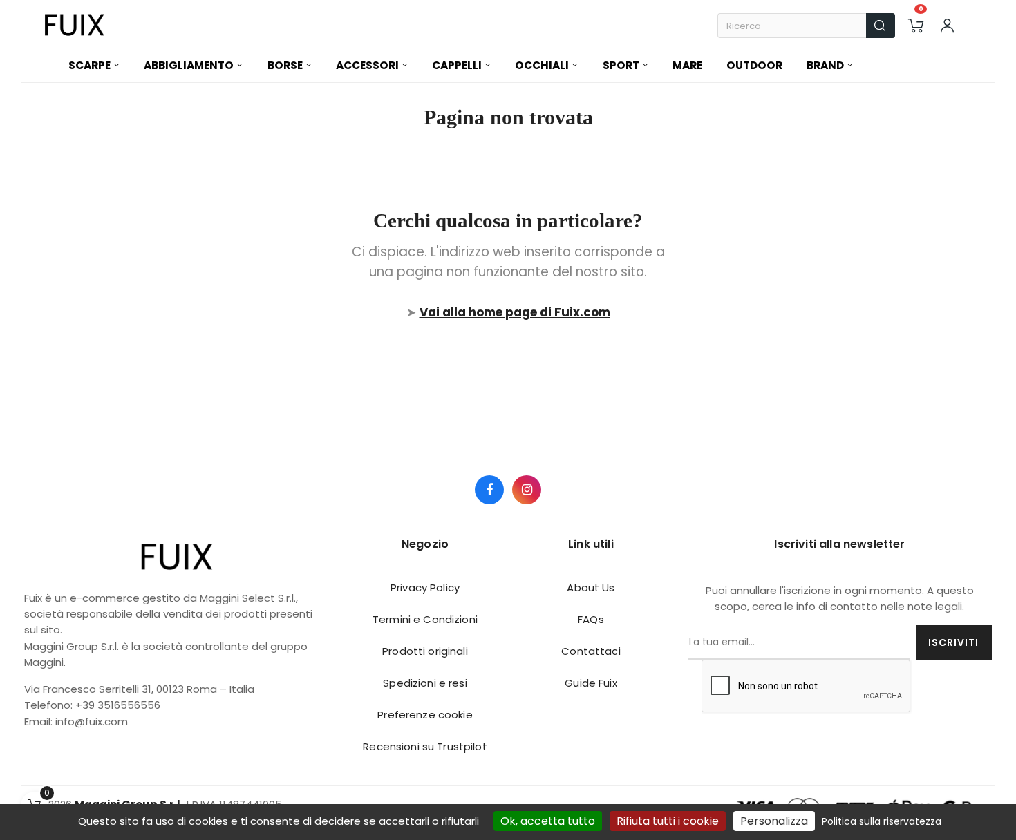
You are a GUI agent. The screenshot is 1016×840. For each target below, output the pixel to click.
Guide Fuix (591, 683)
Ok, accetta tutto (547, 821)
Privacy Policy (425, 587)
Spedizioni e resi (425, 683)
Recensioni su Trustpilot (425, 746)
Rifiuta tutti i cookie (668, 821)
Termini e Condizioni (425, 619)
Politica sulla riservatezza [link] (881, 821)
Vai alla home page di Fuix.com (515, 312)
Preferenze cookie (424, 714)
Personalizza (774, 821)
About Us (590, 587)
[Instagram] (526, 489)
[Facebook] (489, 489)
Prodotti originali (425, 651)
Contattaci (590, 651)
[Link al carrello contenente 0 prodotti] (915, 25)
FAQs (591, 619)
